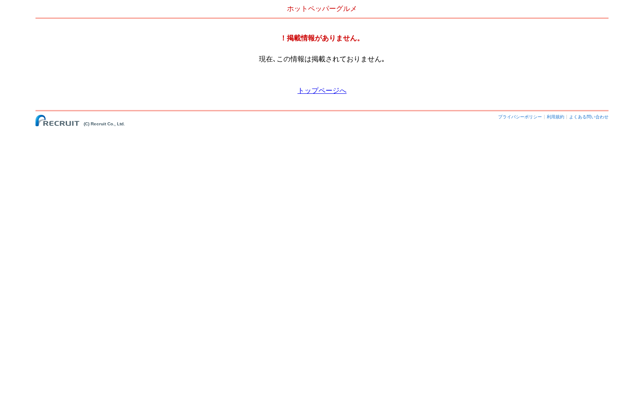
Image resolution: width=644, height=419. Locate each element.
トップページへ (322, 90)
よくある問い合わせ (589, 116)
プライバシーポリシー (520, 116)
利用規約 (555, 116)
